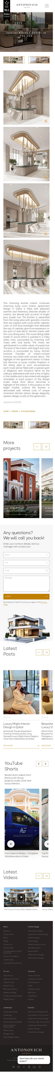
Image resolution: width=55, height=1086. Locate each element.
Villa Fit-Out (8, 976)
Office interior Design (36, 955)
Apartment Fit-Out (10, 979)
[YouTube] (13, 1066)
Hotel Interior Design (36, 1032)
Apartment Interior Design (38, 934)
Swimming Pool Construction (9, 1026)
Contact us (7, 944)
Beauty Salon (33, 951)
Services (31, 1008)
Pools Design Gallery (11, 1037)
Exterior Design (34, 938)
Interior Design (33, 927)
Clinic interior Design (36, 958)
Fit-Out (6, 971)
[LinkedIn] (34, 1066)
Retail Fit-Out (8, 986)
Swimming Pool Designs (12, 1022)
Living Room (32, 996)
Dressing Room (34, 982)
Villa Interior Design (35, 931)
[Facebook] (23, 1066)
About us (7, 931)
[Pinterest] (39, 1066)
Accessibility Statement (12, 963)
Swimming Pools (9, 1019)
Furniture (31, 971)
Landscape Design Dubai (37, 1025)
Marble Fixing (8, 999)
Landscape (7, 1008)
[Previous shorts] (39, 763)
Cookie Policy (8, 960)
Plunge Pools (8, 1034)
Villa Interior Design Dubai (38, 1012)
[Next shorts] (45, 763)
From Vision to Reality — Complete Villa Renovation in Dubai (21, 855)
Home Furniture (34, 976)
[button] (37, 446)
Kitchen (31, 999)
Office (30, 986)
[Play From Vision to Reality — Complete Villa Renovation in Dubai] (22, 819)
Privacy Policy (8, 948)
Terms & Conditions (11, 956)
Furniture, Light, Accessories (39, 1022)
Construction (8, 934)
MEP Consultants (10, 989)
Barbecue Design (10, 992)
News (5, 938)
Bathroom (32, 992)
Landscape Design (10, 1012)
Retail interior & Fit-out (37, 944)
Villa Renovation (34, 948)
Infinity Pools (8, 1030)
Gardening (7, 1015)
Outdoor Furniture (35, 979)
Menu (5, 927)
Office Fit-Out (8, 982)
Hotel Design (33, 941)
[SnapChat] (29, 1066)
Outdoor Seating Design (12, 996)
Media (5, 941)
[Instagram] (18, 1066)
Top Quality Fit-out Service (38, 1015)
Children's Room (34, 989)
